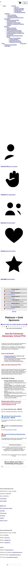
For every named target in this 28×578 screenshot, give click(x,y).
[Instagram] (14, 105)
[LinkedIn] (14, 132)
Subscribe (14, 311)
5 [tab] (10, 326)
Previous (1, 324)
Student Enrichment (12, 29)
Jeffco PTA (7, 537)
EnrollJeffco (2, 510)
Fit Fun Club (10, 34)
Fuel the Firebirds (13, 39)
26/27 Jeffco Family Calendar (6, 508)
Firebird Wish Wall (19, 9)
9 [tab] (19, 326)
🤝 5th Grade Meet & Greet (10, 308)
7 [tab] (15, 326)
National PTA (7, 542)
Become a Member (19, 8)
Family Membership (9, 409)
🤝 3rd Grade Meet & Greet (10, 294)
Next (26, 324)
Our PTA (13, 6)
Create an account (9, 356)
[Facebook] (14, 78)
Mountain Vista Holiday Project (15, 35)
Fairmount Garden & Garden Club (15, 33)
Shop (3, 43)
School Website (3, 498)
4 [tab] (8, 326)
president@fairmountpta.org (15, 554)
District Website (3, 501)
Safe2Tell (2, 518)
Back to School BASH (15, 38)
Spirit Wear (7, 46)
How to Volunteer (11, 15)
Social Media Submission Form (15, 17)
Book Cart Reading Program (14, 30)
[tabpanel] (14, 324)
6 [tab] (13, 326)
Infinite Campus (3, 513)
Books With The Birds (14, 41)
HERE (5, 454)
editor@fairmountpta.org (17, 552)
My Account (23, 43)
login (25, 2)
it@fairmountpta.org (9, 549)
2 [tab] (4, 326)
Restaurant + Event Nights (13, 22)
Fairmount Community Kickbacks (15, 24)
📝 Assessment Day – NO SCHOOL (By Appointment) (14, 301)
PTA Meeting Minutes (19, 12)
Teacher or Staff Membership (12, 426)
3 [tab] (6, 326)
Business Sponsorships (13, 20)
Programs (6, 26)
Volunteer (7, 13)
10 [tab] (21, 326)
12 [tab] (26, 326)
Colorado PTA (7, 540)
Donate (9, 25)
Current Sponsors (11, 21)
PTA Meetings (17, 11)
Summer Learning (11, 28)
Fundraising (7, 18)
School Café (2, 515)
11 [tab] (23, 326)
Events (8, 37)
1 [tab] (2, 326)
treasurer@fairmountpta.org (12, 557)
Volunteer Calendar (12, 16)
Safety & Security (3, 520)
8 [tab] (17, 326)
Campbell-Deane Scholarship (14, 31)
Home (4, 6)
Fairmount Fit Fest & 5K (15, 42)
